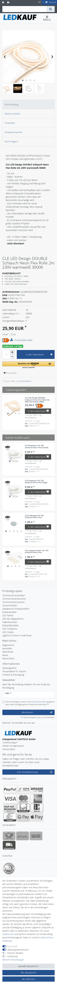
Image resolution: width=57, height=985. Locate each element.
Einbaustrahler (9, 612)
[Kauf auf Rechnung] (10, 807)
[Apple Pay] (37, 817)
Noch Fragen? (11, 141)
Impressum (8, 934)
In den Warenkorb (35, 354)
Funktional (12, 956)
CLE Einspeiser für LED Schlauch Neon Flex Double (36, 446)
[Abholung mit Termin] (9, 845)
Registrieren (8, 645)
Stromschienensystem (13, 602)
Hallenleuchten (9, 622)
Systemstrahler (9, 605)
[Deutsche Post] (9, 835)
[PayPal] (10, 789)
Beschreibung (11, 104)
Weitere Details (12, 113)
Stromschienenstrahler (13, 595)
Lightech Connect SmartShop (16, 635)
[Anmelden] (3, 2)
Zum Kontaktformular (27, 772)
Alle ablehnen (28, 979)
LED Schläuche (9, 628)
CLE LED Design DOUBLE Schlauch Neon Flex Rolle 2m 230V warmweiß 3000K (37, 400)
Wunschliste (11, 373)
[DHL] (22, 835)
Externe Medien (15, 952)
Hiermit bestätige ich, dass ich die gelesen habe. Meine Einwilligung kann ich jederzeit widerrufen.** (30, 703)
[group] (13, 406)
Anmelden (7, 648)
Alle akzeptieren (28, 972)
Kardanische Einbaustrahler (15, 608)
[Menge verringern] (12, 356)
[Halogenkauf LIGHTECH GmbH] (18, 732)
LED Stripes (8, 632)
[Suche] (51, 9)
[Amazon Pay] (37, 789)
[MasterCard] (23, 798)
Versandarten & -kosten (14, 671)
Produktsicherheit (13, 132)
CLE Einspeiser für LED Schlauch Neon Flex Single (36, 482)
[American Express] (37, 798)
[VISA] (10, 798)
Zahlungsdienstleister (18, 949)
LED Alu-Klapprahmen (13, 618)
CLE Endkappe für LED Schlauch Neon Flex (34, 517)
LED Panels (7, 615)
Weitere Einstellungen (13, 959)
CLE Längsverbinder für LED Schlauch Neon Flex (36, 552)
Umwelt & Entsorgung (13, 674)
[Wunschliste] (39, 2)
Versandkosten (25, 381)
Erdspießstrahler (10, 625)
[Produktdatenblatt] (12, 339)
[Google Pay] (23, 817)
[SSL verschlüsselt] (8, 868)
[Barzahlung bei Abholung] (23, 807)
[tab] (28, 104)
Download (10, 122)
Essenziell (12, 946)
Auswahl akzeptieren (28, 966)
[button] (28, 365)
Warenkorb (7, 651)
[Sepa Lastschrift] (23, 789)
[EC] (37, 807)
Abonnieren (27, 712)
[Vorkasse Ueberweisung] (10, 817)
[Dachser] (36, 835)
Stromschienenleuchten (14, 598)
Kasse (5, 655)
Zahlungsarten (9, 667)
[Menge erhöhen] (12, 352)
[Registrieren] (8, 2)
